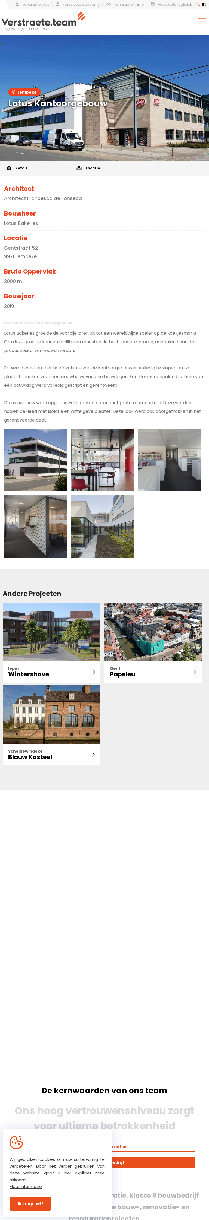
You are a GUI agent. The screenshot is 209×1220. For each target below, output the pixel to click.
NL (198, 4)
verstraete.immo (128, 4)
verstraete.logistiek (174, 4)
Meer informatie (26, 1186)
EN (204, 4)
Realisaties (15, 323)
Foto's (22, 168)
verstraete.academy (81, 4)
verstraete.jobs (35, 4)
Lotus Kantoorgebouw (50, 323)
